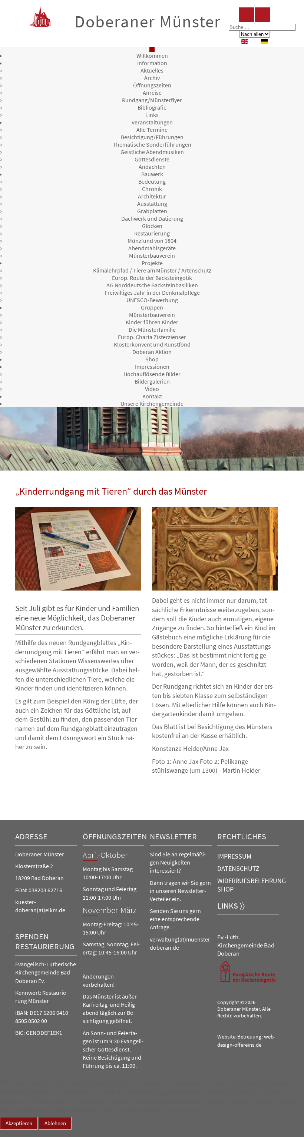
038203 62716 (45, 890)
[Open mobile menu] (151, 49)
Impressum (234, 856)
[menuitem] (152, 55)
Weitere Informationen (28, 1133)
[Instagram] (262, 14)
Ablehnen (55, 1123)
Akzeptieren (19, 1123)
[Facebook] (246, 14)
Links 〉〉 (231, 906)
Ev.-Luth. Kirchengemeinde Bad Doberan (245, 945)
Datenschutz (238, 868)
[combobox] (262, 27)
